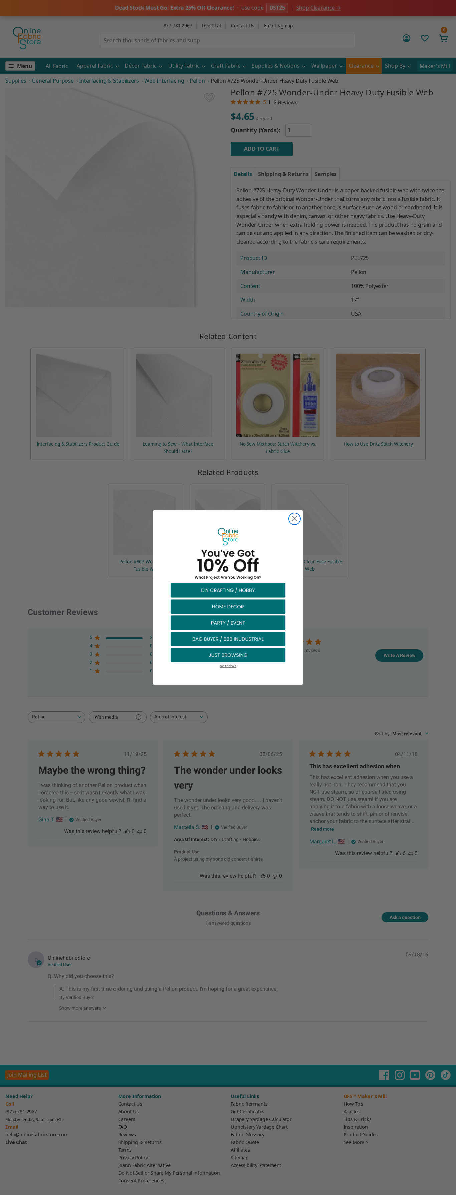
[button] (228, 590)
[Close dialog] (294, 519)
